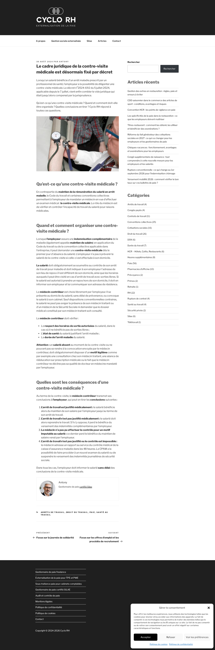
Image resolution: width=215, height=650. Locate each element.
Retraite (131, 286)
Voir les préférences (197, 637)
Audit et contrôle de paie (47, 595)
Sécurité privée (135, 310)
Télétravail (132, 322)
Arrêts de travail (53, 512)
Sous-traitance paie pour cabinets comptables (58, 583)
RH (129, 292)
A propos (40, 41)
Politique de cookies (158, 644)
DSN (129, 239)
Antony (64, 62)
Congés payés (134, 210)
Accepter (146, 637)
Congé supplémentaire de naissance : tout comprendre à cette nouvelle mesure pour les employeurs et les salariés (150, 160)
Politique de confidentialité (181, 644)
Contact (116, 41)
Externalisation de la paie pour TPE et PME (56, 577)
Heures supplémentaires (139, 257)
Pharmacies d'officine (138, 269)
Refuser (170, 637)
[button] (208, 607)
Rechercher (133, 62)
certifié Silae (85, 486)
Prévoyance (133, 275)
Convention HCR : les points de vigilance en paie (151, 109)
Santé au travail (135, 304)
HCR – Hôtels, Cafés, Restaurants (144, 251)
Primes (131, 281)
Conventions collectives (139, 222)
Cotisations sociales (137, 227)
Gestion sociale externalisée (66, 41)
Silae (89, 41)
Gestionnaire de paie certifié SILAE (52, 589)
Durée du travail (135, 245)
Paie (92, 512)
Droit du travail (77, 512)
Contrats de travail (136, 216)
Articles (102, 41)
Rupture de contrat (137, 298)
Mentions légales (43, 601)
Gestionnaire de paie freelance (50, 572)
